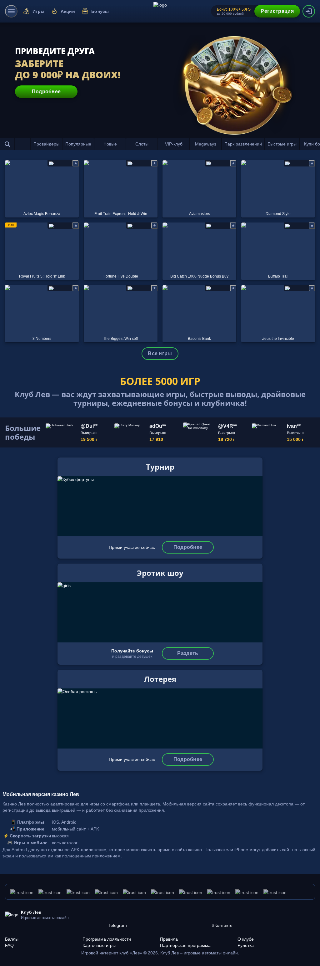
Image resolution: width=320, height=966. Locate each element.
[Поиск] (7, 144)
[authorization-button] (308, 11)
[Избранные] (22, 144)
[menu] (11, 11)
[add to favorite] (75, 163)
